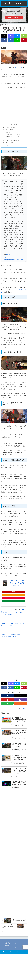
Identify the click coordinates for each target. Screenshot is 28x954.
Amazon (13, 594)
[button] (17, 613)
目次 (12, 124)
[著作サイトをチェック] (7, 695)
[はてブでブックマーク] (11, 609)
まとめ (6, 145)
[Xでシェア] (5, 605)
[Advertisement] (14, 105)
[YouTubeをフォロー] (7, 699)
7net (13, 601)
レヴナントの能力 (8, 129)
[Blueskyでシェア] (17, 605)
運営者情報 (7, 943)
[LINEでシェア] (17, 609)
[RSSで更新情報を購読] (20, 703)
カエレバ (19, 589)
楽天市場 (13, 591)
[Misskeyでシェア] (23, 605)
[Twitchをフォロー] (20, 699)
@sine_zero (18, 67)
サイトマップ (20, 945)
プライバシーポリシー (20, 943)
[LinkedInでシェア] (11, 613)
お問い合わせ (7, 945)
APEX (4, 47)
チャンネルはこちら (14, 17)
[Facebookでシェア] (5, 609)
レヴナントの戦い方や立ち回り (12, 140)
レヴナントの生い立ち (9, 127)
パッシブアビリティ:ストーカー (13, 134)
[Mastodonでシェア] (11, 605)
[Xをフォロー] (20, 695)
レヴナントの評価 (8, 142)
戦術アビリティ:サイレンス (12, 132)
